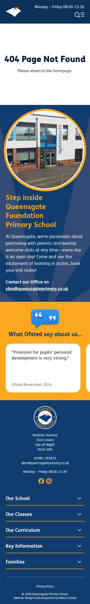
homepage (62, 71)
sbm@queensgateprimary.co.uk (45, 463)
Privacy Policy (45, 586)
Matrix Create (68, 598)
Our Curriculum (23, 530)
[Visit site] (41, 481)
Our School (18, 498)
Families (15, 562)
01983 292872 (45, 458)
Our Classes (19, 514)
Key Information (24, 546)
